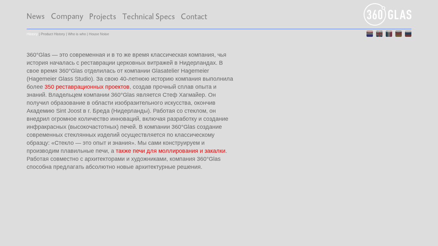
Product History (53, 34)
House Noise (99, 34)
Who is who (77, 34)
